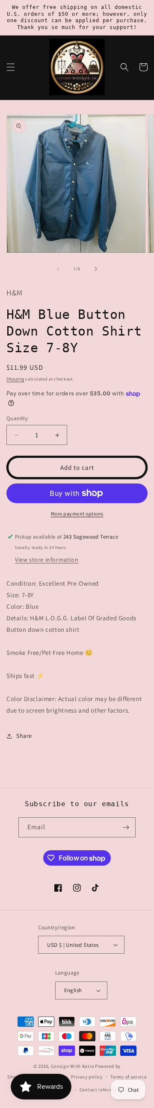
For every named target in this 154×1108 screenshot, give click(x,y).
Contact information (103, 1090)
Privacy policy (87, 1077)
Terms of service (128, 1077)
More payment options (77, 513)
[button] (10, 67)
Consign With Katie (72, 1066)
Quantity (17, 418)
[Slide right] (95, 268)
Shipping (15, 379)
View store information (46, 559)
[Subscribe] (125, 827)
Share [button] (24, 736)
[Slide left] (58, 268)
